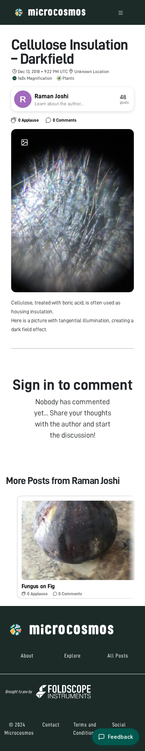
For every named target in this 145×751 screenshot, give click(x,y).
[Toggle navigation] (120, 12)
